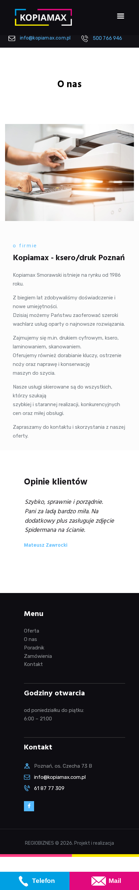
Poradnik (34, 648)
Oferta (31, 631)
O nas (30, 639)
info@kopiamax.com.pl (60, 777)
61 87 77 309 (49, 788)
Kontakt (33, 664)
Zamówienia (38, 656)
